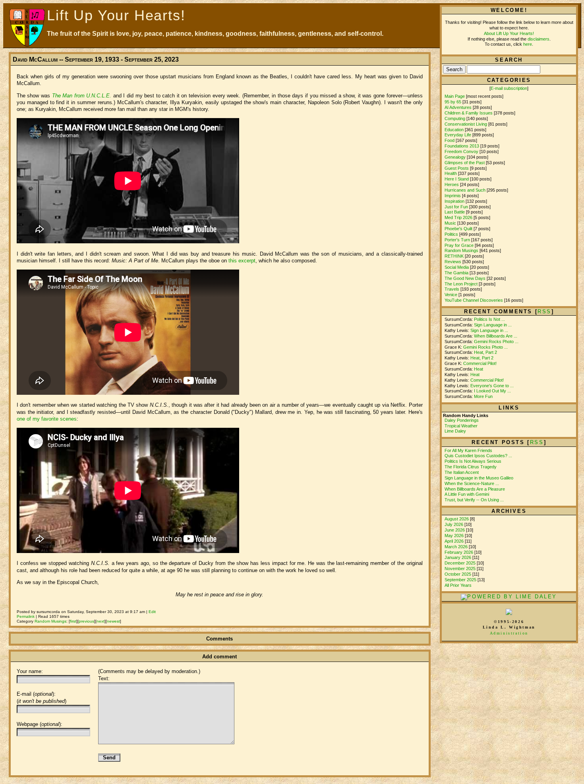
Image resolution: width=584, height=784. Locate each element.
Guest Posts (457, 168)
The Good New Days (465, 278)
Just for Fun (456, 206)
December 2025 (461, 563)
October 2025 (458, 574)
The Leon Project (461, 283)
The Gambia (456, 272)
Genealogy (455, 157)
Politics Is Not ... (489, 319)
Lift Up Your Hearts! (116, 15)
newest (113, 621)
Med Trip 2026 (458, 217)
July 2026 (454, 524)
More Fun (483, 396)
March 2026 (457, 546)
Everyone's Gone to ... (492, 385)
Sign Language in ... (493, 324)
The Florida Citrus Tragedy (471, 466)
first (73, 621)
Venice (451, 294)
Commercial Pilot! (480, 363)
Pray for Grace (459, 245)
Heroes (452, 184)
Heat (478, 369)
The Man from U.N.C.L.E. (82, 96)
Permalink (26, 616)
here (527, 44)
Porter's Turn (457, 239)
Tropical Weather (461, 425)
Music (450, 223)
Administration (509, 633)
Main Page (455, 96)
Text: (104, 678)
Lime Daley (455, 431)
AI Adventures (458, 107)
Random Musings (50, 621)
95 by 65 (453, 101)
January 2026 (458, 557)
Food (449, 140)
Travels (452, 289)
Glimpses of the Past (465, 162)
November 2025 (461, 568)
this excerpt (241, 261)
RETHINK (454, 256)
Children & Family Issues (469, 113)
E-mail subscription (509, 88)
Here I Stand (457, 179)
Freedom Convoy (461, 151)
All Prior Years (458, 585)
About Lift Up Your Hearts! (509, 33)
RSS (537, 442)
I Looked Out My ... (492, 390)
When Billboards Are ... (495, 336)
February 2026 (459, 552)
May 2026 (455, 535)
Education (454, 129)
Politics (451, 234)
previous (86, 621)
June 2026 (455, 530)
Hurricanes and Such (465, 190)
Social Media (457, 267)
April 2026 (455, 541)
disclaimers (538, 39)
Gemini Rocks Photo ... (496, 341)
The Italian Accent (462, 472)
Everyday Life (458, 134)
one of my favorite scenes (47, 419)
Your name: (30, 671)
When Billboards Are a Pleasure (475, 489)
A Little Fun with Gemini (467, 494)
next (100, 621)
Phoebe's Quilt (458, 228)
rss (544, 311)
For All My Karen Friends (468, 450)
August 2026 (457, 518)
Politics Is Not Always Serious (473, 461)
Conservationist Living (466, 124)
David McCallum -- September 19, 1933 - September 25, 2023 (96, 59)
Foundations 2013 (462, 146)
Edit (152, 611)
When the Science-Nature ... (472, 483)
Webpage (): (39, 724)
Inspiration (454, 201)
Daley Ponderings (462, 420)
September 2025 (461, 579)
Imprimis (453, 195)
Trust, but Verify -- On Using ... (474, 499)
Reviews (453, 261)
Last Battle (455, 212)
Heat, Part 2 (485, 352)
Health (451, 173)
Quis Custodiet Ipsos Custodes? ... (478, 455)
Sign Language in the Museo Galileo (479, 477)
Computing (455, 118)
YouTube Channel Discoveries (474, 300)
